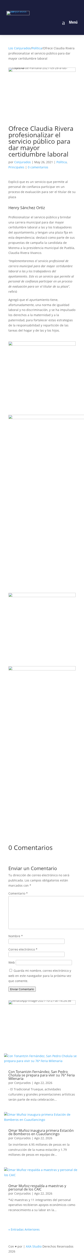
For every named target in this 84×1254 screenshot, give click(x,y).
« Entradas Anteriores (24, 1229)
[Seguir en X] (47, 5)
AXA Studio (34, 1246)
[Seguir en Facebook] (27, 5)
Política (37, 48)
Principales (16, 167)
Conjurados (22, 162)
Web (11, 962)
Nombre (15, 936)
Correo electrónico (22, 949)
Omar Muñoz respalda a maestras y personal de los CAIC (37, 1187)
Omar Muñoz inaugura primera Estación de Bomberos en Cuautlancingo (41, 1132)
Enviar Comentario (22, 989)
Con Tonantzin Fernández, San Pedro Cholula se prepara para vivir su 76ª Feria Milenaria (41, 1075)
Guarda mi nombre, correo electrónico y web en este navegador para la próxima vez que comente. (39, 976)
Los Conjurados (19, 48)
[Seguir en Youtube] (57, 5)
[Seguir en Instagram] (37, 5)
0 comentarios (38, 167)
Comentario (18, 893)
